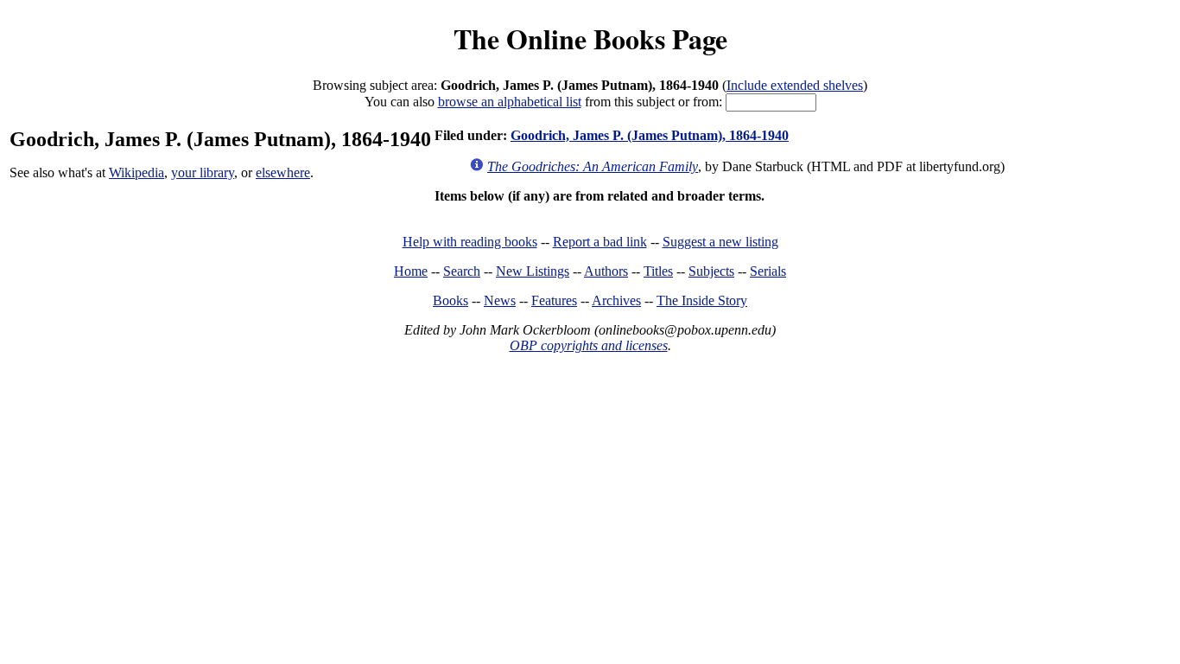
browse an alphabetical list (509, 101)
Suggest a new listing (720, 241)
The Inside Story (702, 300)
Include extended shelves (794, 85)
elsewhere (283, 172)
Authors (606, 271)
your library (202, 172)
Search (461, 271)
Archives (616, 300)
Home (411, 271)
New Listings (532, 271)
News (500, 300)
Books (450, 300)
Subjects (711, 271)
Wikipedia (136, 172)
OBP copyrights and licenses (589, 345)
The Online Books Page (590, 38)
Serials (768, 271)
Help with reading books (470, 241)
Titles (658, 271)
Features (554, 300)
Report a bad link (600, 241)
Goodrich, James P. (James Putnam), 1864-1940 (650, 135)
